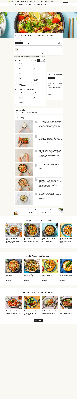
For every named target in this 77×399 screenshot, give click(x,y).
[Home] (13, 4)
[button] (30, 60)
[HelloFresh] (11, 1)
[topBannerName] (38, 9)
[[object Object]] (58, 43)
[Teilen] (61, 43)
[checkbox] (15, 40)
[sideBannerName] (55, 64)
